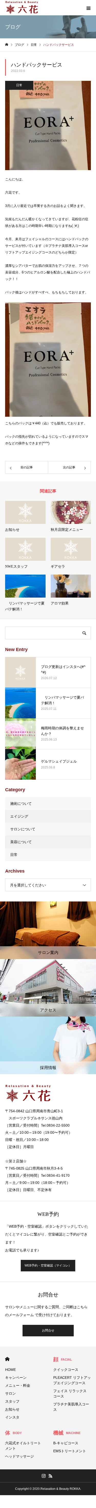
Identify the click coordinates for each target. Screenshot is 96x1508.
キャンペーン (16, 1377)
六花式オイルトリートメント (23, 1445)
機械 (67, 1433)
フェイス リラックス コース (70, 1393)
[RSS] (50, 1475)
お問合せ (48, 1330)
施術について (21, 803)
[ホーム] (6, 44)
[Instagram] (43, 1475)
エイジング (19, 816)
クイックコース (65, 1370)
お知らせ (12, 1409)
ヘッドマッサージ (19, 1456)
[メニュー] (88, 7)
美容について (21, 842)
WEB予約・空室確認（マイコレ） (48, 1265)
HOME (7, 1359)
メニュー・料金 (17, 1385)
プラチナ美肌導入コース (71, 1407)
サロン (10, 1393)
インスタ (12, 1417)
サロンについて (22, 829)
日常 (19, 85)
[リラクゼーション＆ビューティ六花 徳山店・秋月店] (21, 7)
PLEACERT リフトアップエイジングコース (72, 1380)
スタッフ (12, 1401)
